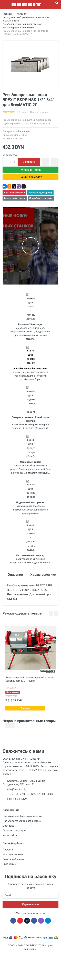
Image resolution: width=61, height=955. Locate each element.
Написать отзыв (39, 112)
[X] (14, 186)
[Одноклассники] (9, 186)
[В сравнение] (54, 162)
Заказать (25, 708)
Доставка (8, 825)
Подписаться (30, 904)
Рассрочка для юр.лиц (40, 192)
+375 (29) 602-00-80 (42, 793)
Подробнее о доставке (40, 198)
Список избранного (14, 859)
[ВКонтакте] (5, 186)
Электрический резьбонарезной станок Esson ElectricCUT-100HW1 (29, 679)
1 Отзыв (21, 112)
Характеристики (43, 574)
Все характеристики (14, 192)
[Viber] (19, 186)
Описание (15, 574)
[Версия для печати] (24, 186)
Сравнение (9, 864)
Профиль (8, 849)
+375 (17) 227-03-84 (18, 793)
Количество (10, 155)
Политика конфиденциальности (22, 816)
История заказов (13, 854)
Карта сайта (10, 835)
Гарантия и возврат (14, 830)
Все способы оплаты (14, 198)
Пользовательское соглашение (22, 820)
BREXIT (25, 135)
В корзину (29, 161)
